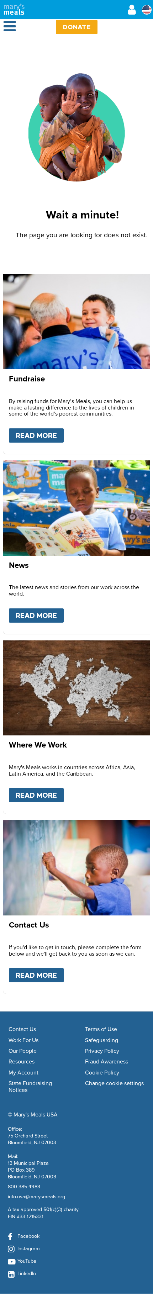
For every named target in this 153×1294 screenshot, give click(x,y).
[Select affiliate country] (147, 10)
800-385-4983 (24, 1186)
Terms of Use (101, 1029)
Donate (76, 27)
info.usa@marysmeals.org (36, 1196)
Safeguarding (101, 1040)
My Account (23, 1072)
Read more (40, 435)
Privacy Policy (102, 1051)
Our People (23, 1051)
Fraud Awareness (106, 1061)
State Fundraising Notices (30, 1087)
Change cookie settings (114, 1083)
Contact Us (22, 1029)
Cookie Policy (102, 1072)
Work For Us (23, 1040)
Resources (22, 1061)
